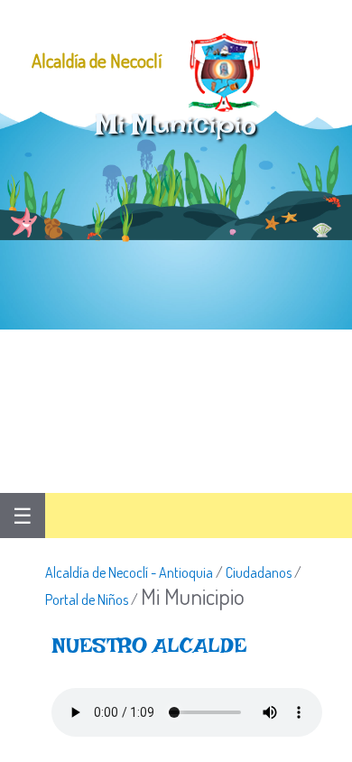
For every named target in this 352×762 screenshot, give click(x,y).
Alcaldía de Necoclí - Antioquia (129, 572)
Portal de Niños (86, 599)
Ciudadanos (259, 572)
